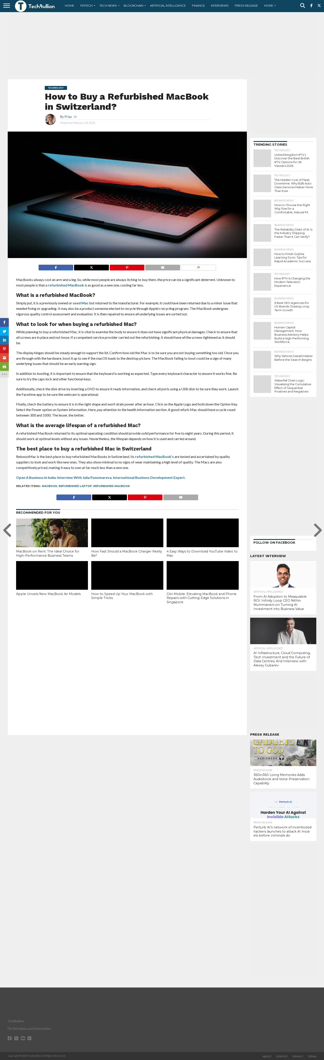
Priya (68, 117)
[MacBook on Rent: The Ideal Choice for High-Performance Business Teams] (52, 540)
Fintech (86, 5)
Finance (198, 5)
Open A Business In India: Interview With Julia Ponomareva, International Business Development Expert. (101, 477)
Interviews (220, 5)
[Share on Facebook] (56, 266)
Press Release (246, 5)
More (268, 5)
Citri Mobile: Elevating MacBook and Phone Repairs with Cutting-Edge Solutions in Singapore (201, 598)
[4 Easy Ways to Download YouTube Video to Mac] (203, 540)
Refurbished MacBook (111, 486)
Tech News (108, 5)
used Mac (81, 303)
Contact (282, 1056)
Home (69, 5)
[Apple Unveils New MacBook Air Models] (52, 582)
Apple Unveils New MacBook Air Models (48, 594)
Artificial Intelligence (168, 5)
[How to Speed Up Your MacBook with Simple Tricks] (127, 582)
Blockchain (133, 5)
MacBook (49, 486)
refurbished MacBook (66, 285)
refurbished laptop (75, 486)
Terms (312, 1056)
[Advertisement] (162, 45)
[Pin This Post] (127, 266)
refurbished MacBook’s (154, 456)
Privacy (297, 1056)
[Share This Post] (91, 266)
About (267, 1056)
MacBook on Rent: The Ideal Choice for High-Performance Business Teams (47, 553)
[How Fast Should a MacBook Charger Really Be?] (127, 540)
